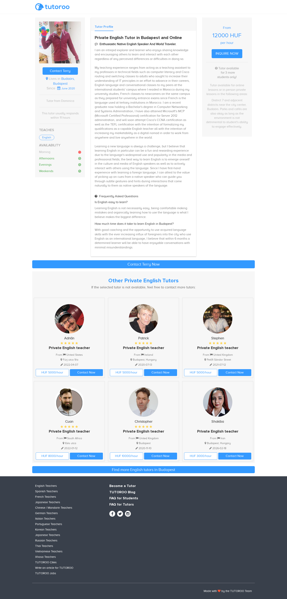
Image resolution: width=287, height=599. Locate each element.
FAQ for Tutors (121, 504)
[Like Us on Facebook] (112, 514)
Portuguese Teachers (48, 524)
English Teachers (46, 485)
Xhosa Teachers (45, 556)
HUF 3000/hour (200, 456)
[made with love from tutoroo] (219, 591)
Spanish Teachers (46, 491)
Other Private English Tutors (143, 281)
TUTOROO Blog (122, 492)
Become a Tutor (122, 486)
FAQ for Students (123, 498)
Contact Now (86, 372)
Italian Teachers (45, 518)
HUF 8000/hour (52, 456)
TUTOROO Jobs (45, 573)
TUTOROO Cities (46, 562)
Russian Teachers (46, 540)
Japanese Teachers (47, 502)
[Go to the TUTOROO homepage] (52, 7)
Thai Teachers (44, 545)
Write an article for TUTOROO (54, 567)
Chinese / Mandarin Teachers (53, 507)
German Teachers (46, 513)
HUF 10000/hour (126, 456)
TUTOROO (237, 591)
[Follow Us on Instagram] (128, 514)
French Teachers (45, 496)
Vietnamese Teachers (48, 551)
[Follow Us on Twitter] (120, 514)
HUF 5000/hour (52, 372)
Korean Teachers (46, 529)
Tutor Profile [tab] (104, 26)
